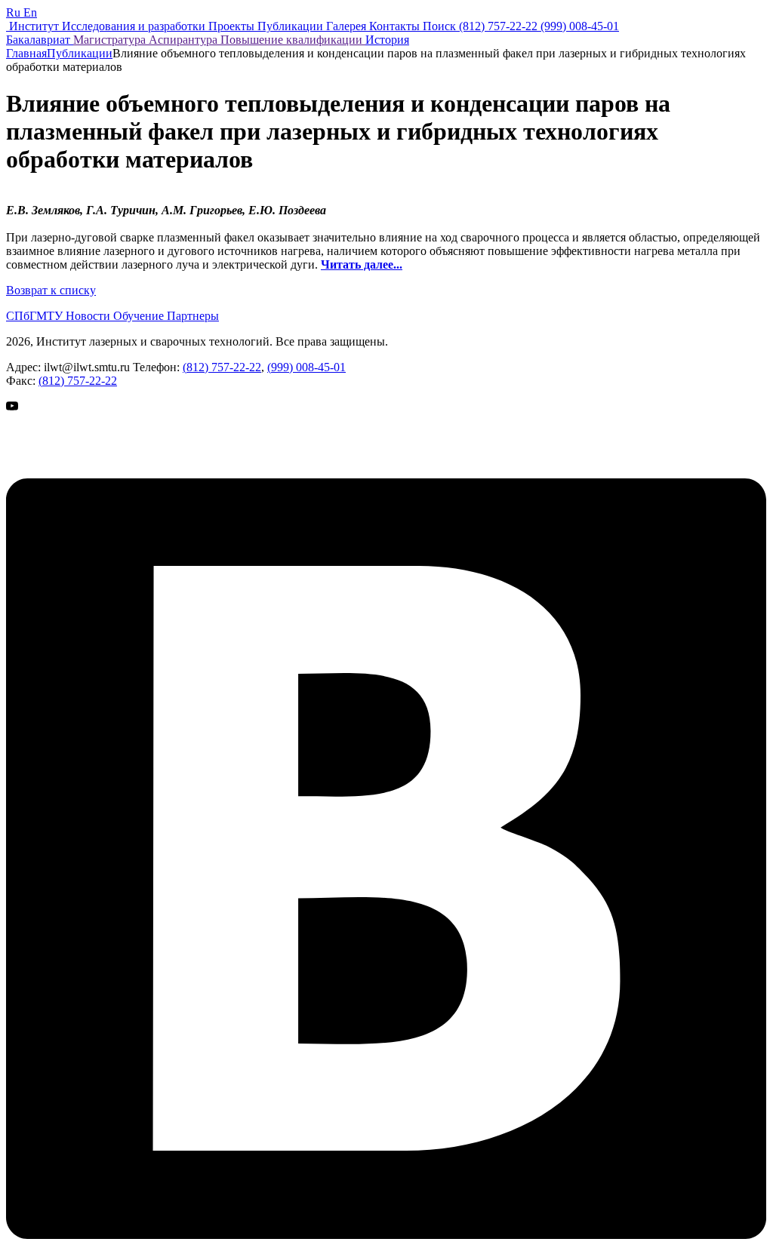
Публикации (79, 53)
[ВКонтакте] (386, 1234)
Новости (89, 315)
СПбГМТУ (36, 315)
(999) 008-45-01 (306, 367)
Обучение (140, 315)
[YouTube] (44, 471)
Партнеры (193, 315)
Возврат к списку (51, 290)
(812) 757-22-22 (222, 367)
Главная (26, 53)
